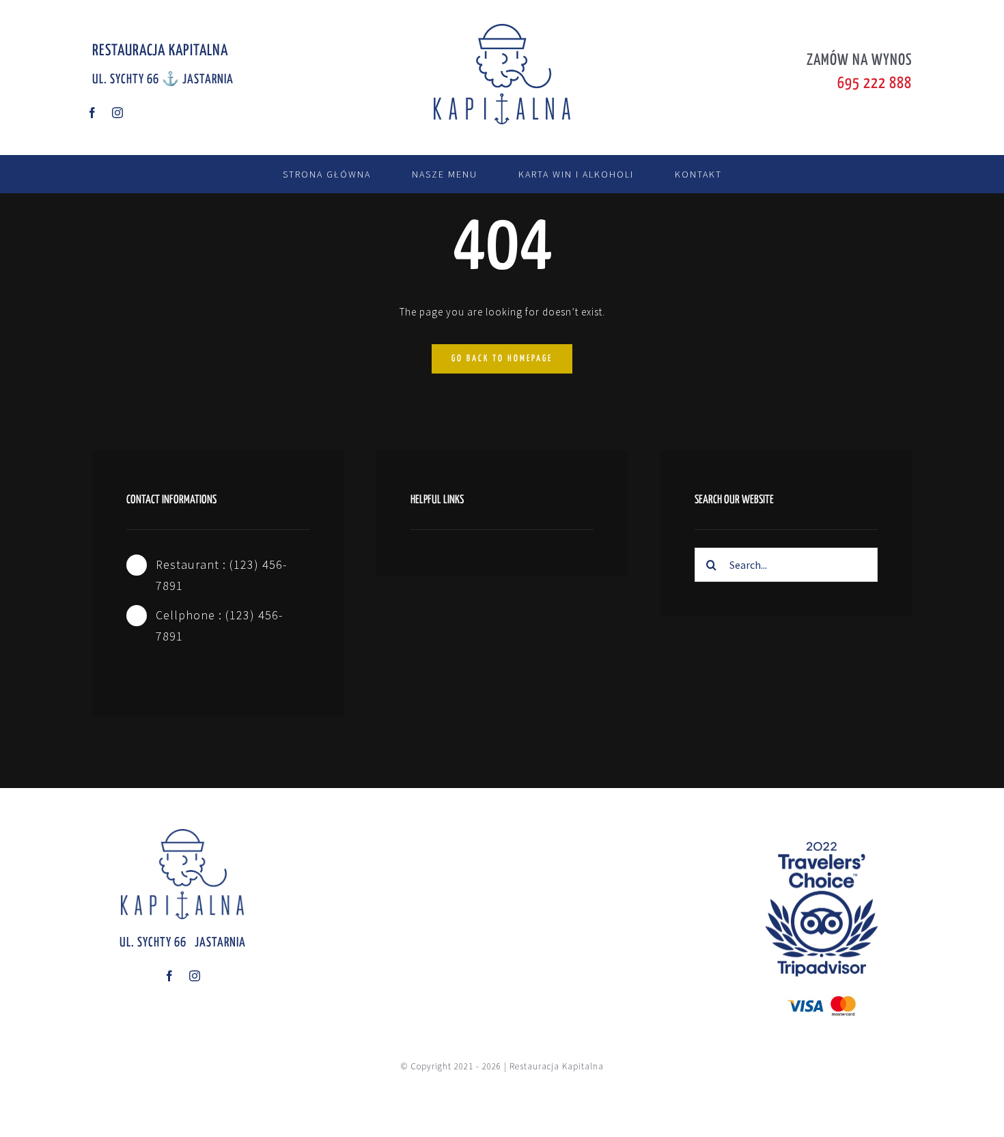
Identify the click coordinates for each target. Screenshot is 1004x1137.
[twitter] (157, 671)
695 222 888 (874, 84)
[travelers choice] (821, 834)
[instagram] (118, 112)
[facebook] (92, 112)
